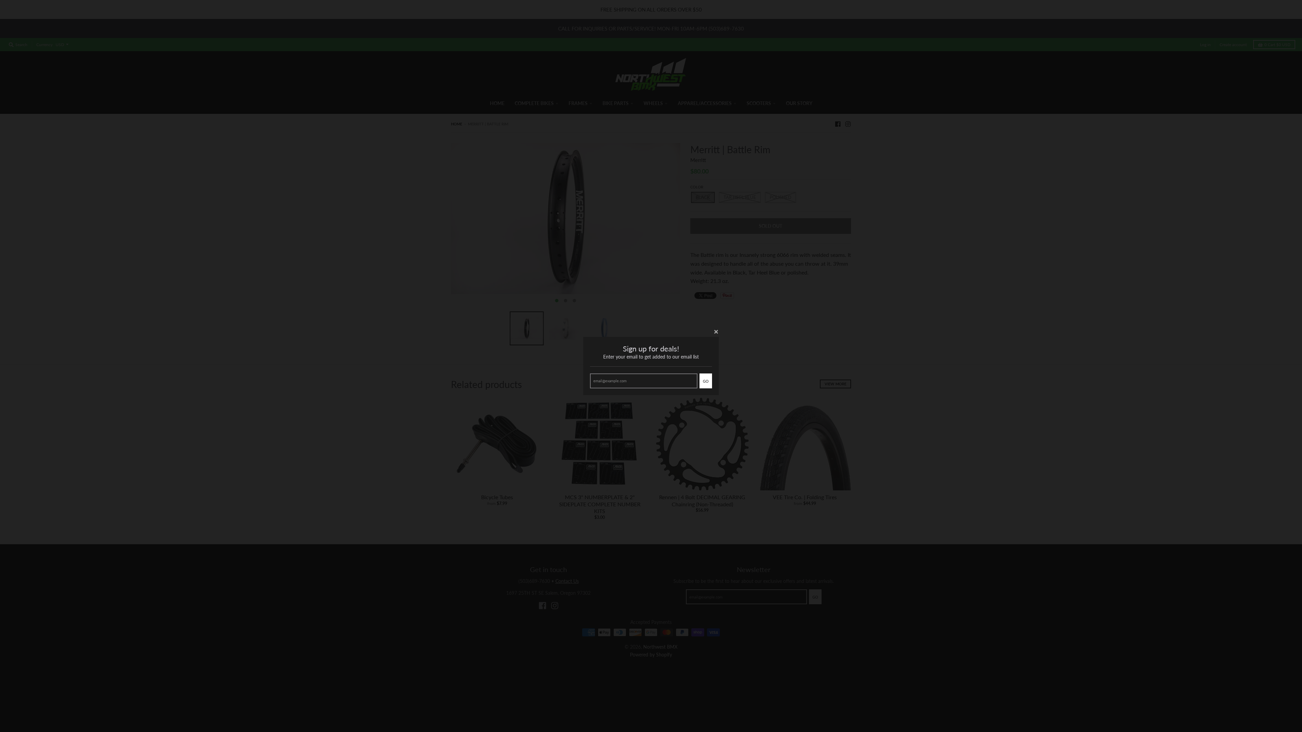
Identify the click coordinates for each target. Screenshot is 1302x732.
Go (706, 381)
